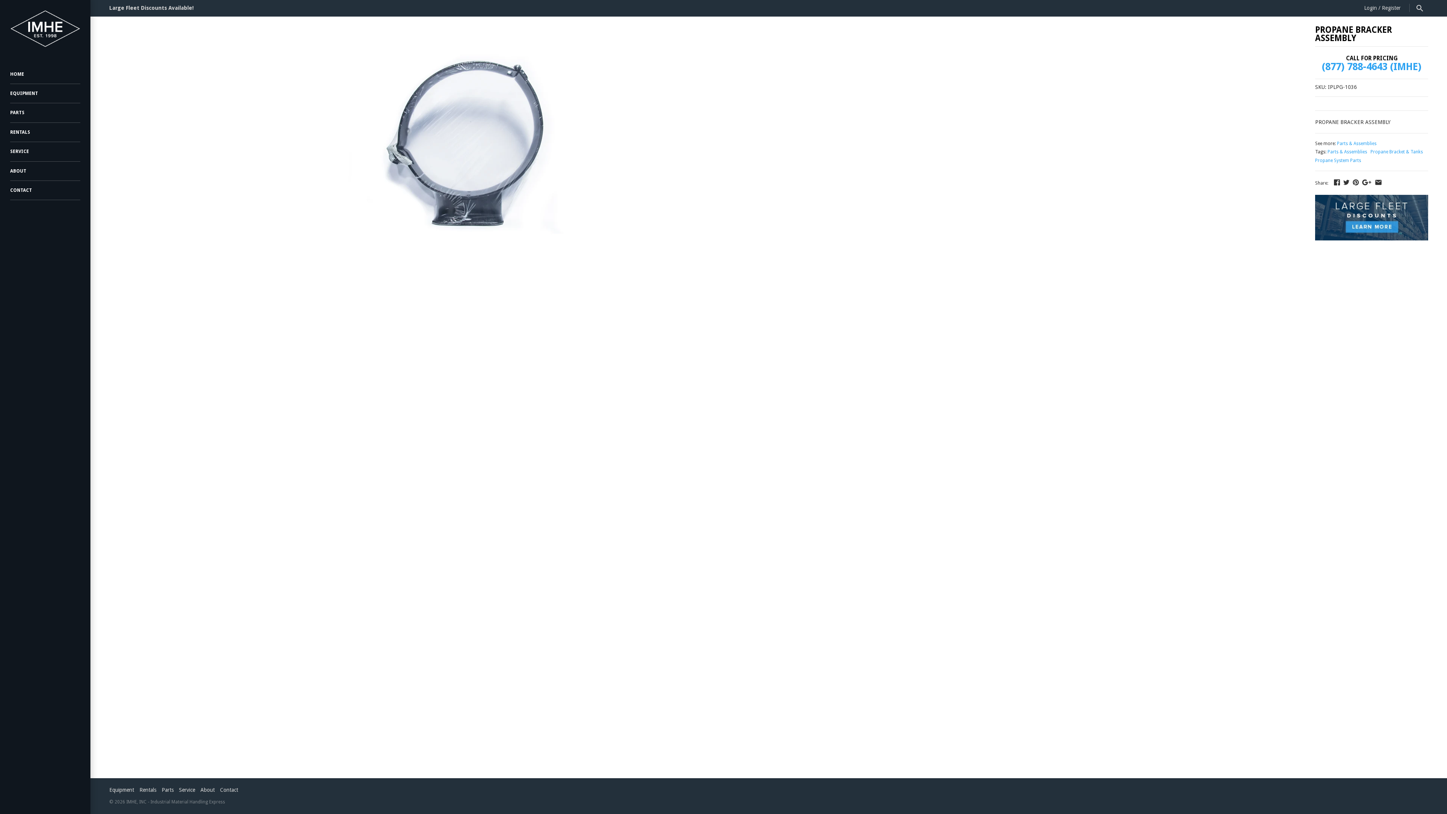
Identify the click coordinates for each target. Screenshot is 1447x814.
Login (1370, 8)
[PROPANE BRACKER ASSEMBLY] (464, 141)
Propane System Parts (1338, 160)
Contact (21, 190)
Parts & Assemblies (1357, 143)
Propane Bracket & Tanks (1397, 152)
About (18, 171)
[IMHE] (45, 28)
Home (17, 74)
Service (19, 151)
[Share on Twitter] (1346, 182)
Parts (17, 112)
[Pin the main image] (1356, 182)
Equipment (24, 93)
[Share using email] (1378, 182)
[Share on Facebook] (1337, 182)
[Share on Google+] (1366, 182)
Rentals (20, 132)
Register (1391, 8)
